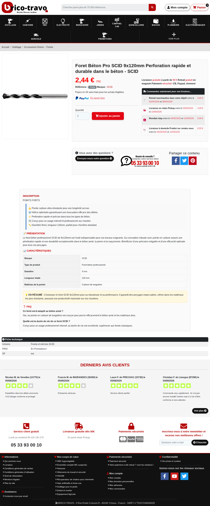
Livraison (8, 465)
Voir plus (199, 411)
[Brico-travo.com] (25, 7)
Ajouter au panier (109, 115)
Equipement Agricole (66, 494)
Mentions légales (12, 479)
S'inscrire (201, 442)
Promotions (105, 39)
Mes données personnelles (121, 481)
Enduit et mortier (64, 490)
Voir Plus (174, 39)
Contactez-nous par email (16, 496)
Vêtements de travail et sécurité (71, 472)
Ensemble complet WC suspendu (71, 465)
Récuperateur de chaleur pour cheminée (75, 479)
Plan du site (9, 483)
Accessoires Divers (34, 47)
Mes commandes (117, 489)
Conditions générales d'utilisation (19, 472)
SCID (110, 87)
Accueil (5, 47)
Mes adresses (115, 485)
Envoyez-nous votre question (93, 158)
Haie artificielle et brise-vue (68, 483)
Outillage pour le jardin (66, 487)
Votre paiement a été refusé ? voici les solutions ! (131, 465)
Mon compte (179, 7)
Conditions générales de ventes (18, 468)
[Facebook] (176, 161)
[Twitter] (184, 161)
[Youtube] (174, 476)
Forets (50, 47)
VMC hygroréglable (65, 461)
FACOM (60, 476)
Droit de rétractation (13, 476)
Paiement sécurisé (117, 461)
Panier (202, 6)
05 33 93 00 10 (26, 445)
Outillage (16, 47)
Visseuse (60, 468)
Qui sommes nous (12, 461)
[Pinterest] (193, 161)
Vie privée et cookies (171, 461)
